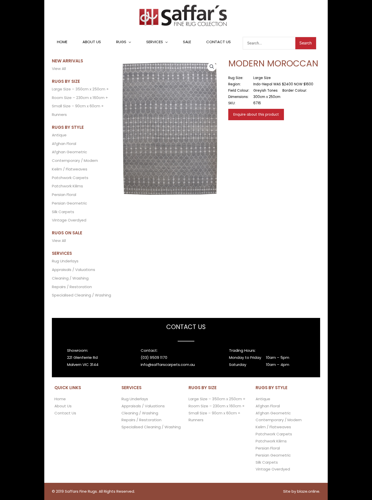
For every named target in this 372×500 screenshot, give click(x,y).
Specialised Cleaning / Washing (81, 295)
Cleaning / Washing (70, 278)
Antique (59, 135)
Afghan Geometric (69, 152)
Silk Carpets (63, 211)
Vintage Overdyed (69, 220)
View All (59, 68)
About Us (63, 406)
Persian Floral (64, 194)
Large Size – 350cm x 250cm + (80, 89)
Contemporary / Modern (75, 160)
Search (305, 43)
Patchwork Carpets (70, 177)
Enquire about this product (256, 114)
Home (60, 399)
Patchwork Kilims (67, 186)
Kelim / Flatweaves (69, 169)
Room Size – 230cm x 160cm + (80, 97)
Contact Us (65, 413)
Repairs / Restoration (72, 286)
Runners (59, 114)
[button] (123, 41)
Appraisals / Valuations (73, 269)
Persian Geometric (69, 203)
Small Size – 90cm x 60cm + (78, 106)
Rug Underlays (65, 261)
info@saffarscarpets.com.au (168, 364)
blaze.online (308, 491)
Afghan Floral (64, 143)
